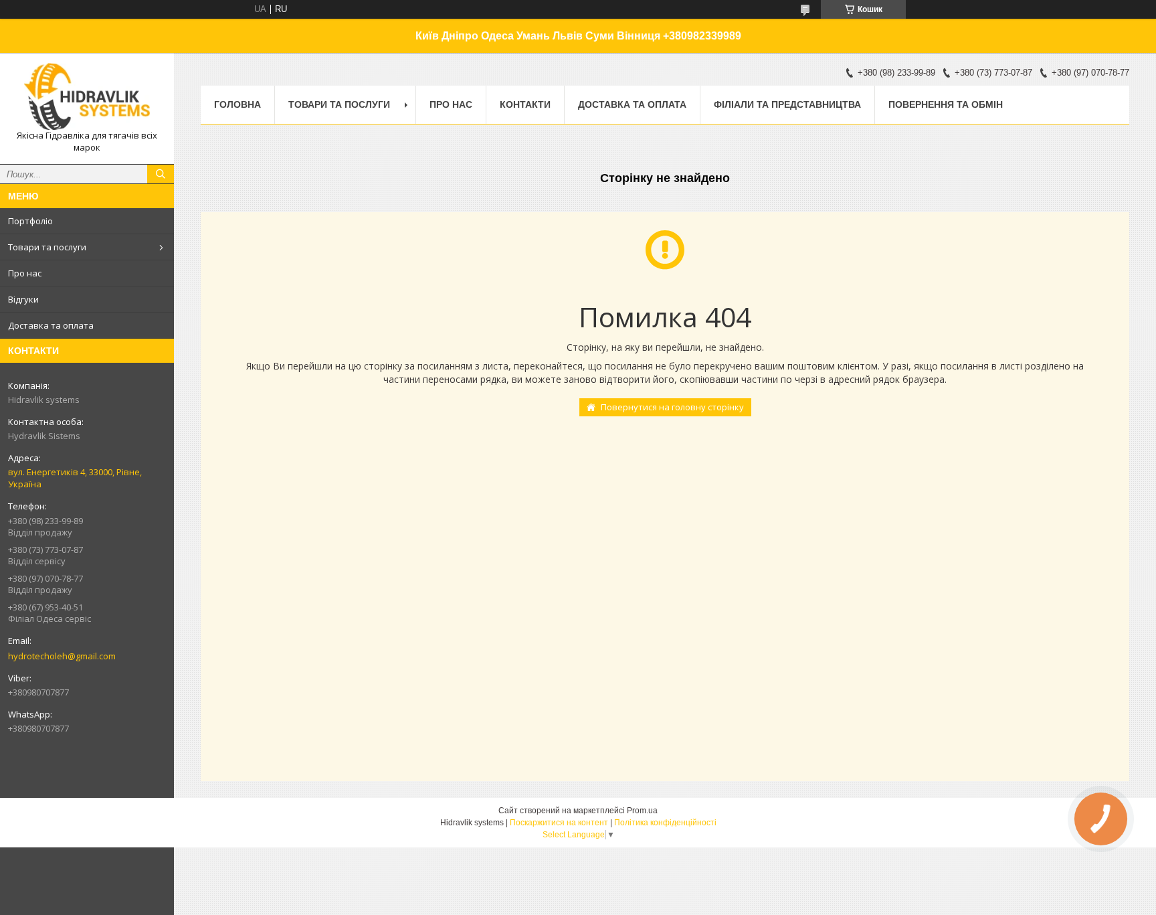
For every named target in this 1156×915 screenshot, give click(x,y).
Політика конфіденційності (665, 822)
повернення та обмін (945, 104)
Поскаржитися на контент (559, 822)
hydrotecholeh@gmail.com (62, 656)
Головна (237, 104)
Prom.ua (642, 810)
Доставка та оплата (51, 325)
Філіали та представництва (787, 104)
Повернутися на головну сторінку (672, 407)
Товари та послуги (47, 247)
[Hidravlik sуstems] (87, 96)
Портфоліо (30, 221)
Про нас (24, 273)
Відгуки (23, 299)
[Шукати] (160, 174)
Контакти (525, 104)
